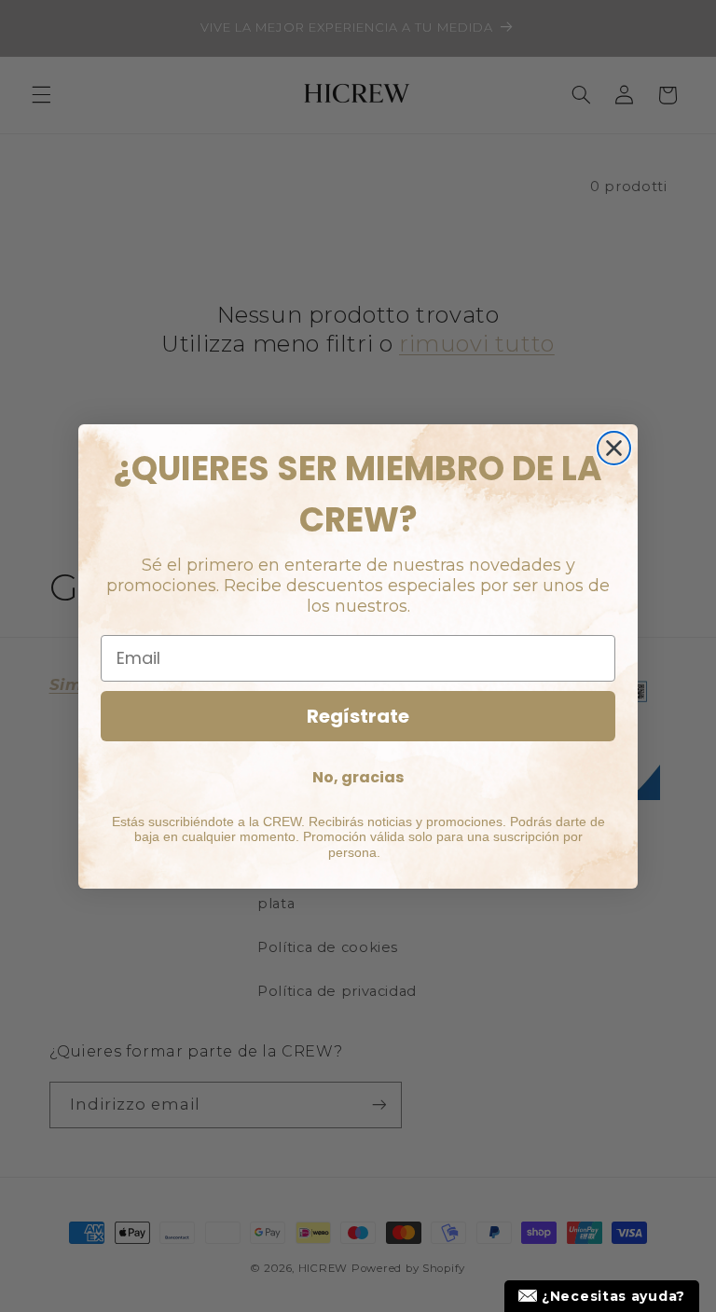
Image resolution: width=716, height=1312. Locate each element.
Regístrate (358, 716)
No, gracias (358, 777)
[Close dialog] (614, 448)
